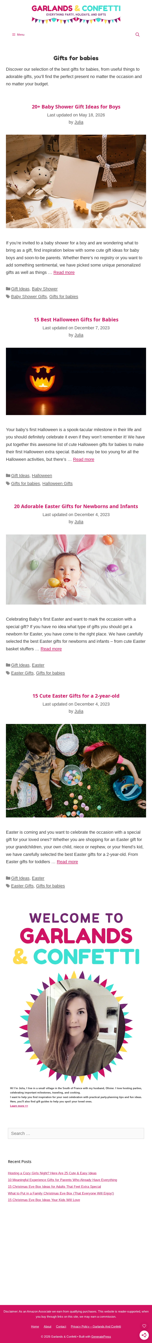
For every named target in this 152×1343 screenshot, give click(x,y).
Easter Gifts (22, 673)
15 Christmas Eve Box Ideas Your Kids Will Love (44, 1200)
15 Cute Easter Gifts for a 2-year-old (76, 695)
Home (35, 1326)
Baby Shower (45, 288)
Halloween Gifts (57, 483)
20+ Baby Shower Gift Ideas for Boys (76, 106)
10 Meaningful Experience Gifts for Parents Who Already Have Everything (62, 1180)
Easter (38, 665)
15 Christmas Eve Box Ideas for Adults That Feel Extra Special (54, 1187)
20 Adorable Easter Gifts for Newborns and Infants (76, 506)
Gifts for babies (63, 296)
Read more (64, 272)
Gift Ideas (20, 288)
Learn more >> (19, 1105)
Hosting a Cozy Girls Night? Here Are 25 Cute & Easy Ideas (52, 1173)
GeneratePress (101, 1336)
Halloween (42, 475)
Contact (61, 1326)
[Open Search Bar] (137, 35)
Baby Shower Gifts (29, 296)
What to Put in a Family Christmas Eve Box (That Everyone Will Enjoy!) (61, 1193)
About (47, 1326)
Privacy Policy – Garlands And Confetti (96, 1326)
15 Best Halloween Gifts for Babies (76, 319)
